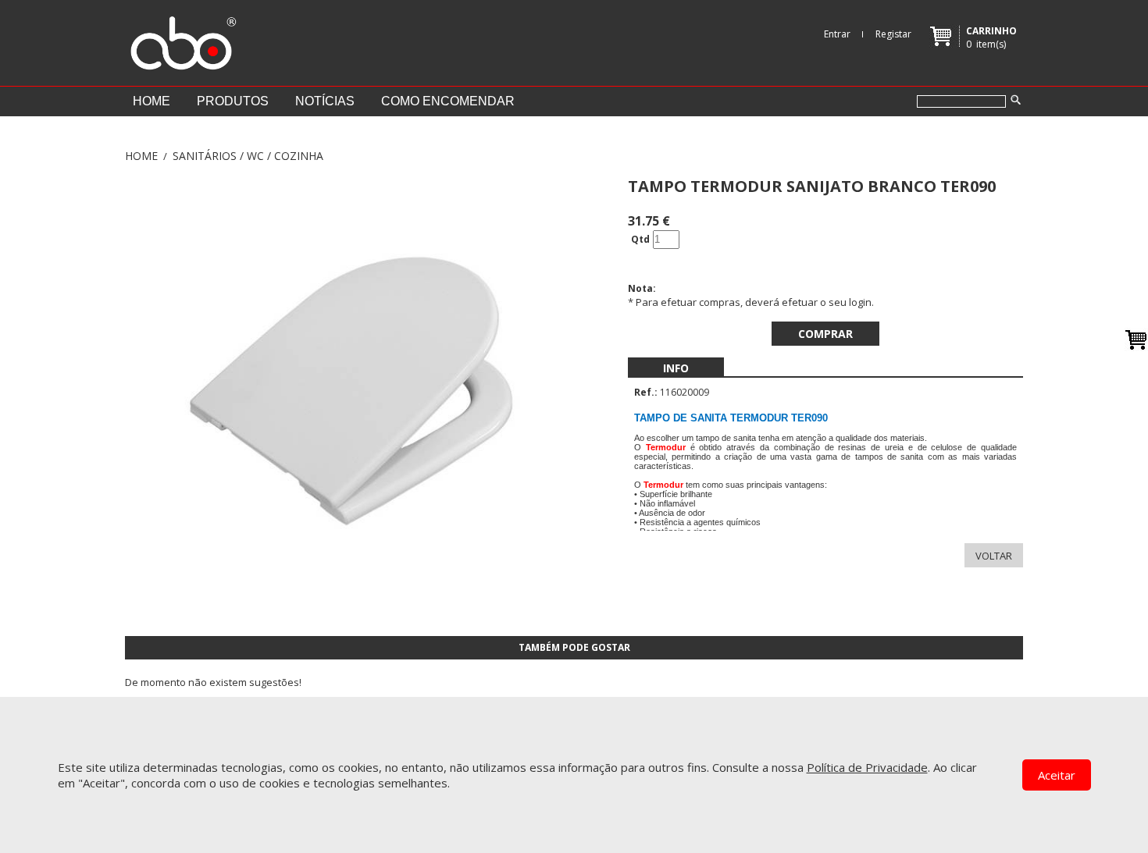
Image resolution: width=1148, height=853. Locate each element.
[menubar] (676, 368)
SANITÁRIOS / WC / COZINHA (248, 155)
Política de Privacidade (867, 767)
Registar (893, 34)
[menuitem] (676, 368)
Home (151, 101)
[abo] (181, 39)
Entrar (837, 34)
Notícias (325, 101)
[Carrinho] (1136, 339)
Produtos (233, 101)
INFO (676, 368)
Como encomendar (448, 101)
